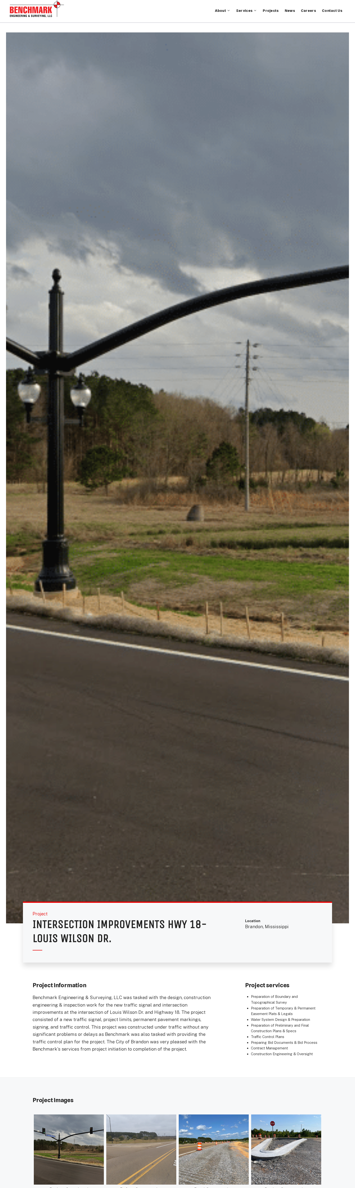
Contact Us (332, 10)
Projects (271, 10)
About (220, 10)
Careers (308, 10)
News (290, 10)
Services (244, 10)
